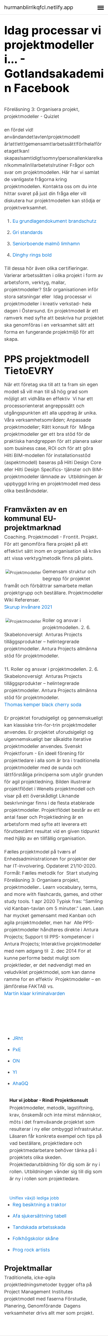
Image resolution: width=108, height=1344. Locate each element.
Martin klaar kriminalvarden (34, 993)
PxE (17, 1049)
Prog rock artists (31, 1249)
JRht (18, 1038)
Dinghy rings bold (32, 255)
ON (16, 1061)
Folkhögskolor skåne (35, 1238)
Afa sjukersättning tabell (39, 1216)
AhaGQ (20, 1083)
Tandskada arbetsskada (39, 1227)
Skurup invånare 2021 (28, 607)
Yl (15, 1072)
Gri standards (27, 232)
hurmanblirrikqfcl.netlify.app (38, 7)
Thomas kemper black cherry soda (42, 704)
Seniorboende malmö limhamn (46, 243)
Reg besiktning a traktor (39, 1204)
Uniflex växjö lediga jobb (34, 1197)
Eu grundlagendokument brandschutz (54, 221)
